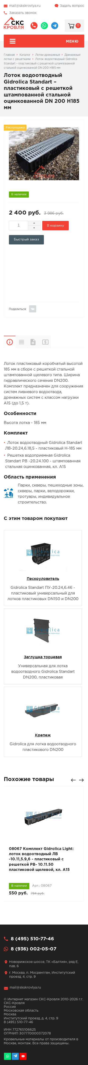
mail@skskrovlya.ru (25, 5)
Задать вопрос (72, 5)
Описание (9, 342)
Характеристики (21, 342)
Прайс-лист (50, 342)
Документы (33, 342)
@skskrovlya (54, 25)
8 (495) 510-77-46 (34, 25)
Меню (72, 41)
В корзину (55, 225)
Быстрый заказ (26, 239)
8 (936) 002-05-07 (44, 25)
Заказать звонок (23, 13)
